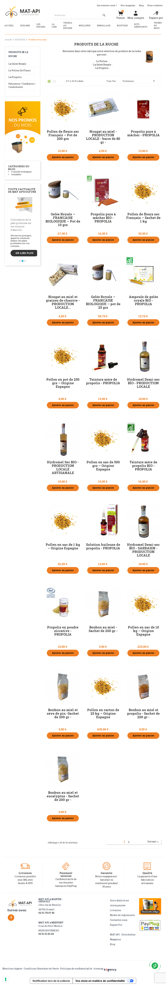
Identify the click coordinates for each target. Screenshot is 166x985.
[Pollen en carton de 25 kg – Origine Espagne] (103, 686)
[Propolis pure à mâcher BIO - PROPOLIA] (103, 191)
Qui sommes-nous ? (107, 5)
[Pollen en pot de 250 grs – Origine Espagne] (62, 356)
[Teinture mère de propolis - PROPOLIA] (103, 356)
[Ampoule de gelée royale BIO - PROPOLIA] (143, 273)
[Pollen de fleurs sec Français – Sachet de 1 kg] (143, 191)
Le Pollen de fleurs (19, 70)
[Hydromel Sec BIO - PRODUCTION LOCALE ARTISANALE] (62, 439)
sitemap (98, 968)
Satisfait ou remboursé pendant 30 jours (106, 883)
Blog (141, 5)
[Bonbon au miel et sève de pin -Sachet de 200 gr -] (62, 686)
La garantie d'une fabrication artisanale (147, 880)
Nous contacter (155, 5)
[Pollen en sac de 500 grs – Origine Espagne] (103, 439)
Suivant (153, 841)
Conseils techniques (21, 171)
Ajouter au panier (63, 157)
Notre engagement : (106, 876)
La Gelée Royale (17, 63)
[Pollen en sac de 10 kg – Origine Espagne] (143, 604)
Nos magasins (128, 5)
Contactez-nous (118, 919)
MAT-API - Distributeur (123, 934)
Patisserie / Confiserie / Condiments (22, 85)
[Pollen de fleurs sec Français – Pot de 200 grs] (62, 108)
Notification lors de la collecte (51, 980)
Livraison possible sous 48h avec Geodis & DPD (25, 880)
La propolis (15, 77)
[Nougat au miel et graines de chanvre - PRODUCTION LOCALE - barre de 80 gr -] (62, 273)
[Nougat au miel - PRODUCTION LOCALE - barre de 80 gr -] (103, 108)
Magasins (115, 939)
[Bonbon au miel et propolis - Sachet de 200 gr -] (143, 686)
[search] (104, 15)
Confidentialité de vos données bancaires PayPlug (66, 882)
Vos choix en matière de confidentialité (100, 980)
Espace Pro (116, 924)
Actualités (16, 174)
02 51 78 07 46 (46, 913)
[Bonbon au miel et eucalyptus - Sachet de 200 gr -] (62, 769)
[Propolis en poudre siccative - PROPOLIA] (62, 604)
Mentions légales (12, 968)
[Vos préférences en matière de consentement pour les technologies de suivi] (6, 979)
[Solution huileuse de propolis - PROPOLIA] (103, 521)
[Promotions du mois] (22, 128)
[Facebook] (11, 917)
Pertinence (139, 81)
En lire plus (33, 253)
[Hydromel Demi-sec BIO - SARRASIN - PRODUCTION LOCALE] (143, 521)
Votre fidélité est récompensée (119, 903)
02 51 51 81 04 (46, 934)
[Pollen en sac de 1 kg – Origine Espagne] (62, 521)
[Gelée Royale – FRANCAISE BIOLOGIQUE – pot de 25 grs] (103, 273)
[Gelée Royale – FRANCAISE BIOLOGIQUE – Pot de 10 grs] (62, 191)
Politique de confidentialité (76, 968)
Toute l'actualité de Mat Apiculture (22, 190)
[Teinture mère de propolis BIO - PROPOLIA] (143, 439)
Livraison (115, 910)
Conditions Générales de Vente (41, 968)
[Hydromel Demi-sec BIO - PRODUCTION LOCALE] (143, 356)
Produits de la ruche (18, 54)
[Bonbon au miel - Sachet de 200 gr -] (103, 604)
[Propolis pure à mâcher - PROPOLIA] (143, 108)
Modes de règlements (122, 915)
